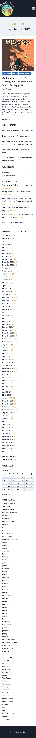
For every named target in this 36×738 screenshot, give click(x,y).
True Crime (6, 690)
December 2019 (8, 333)
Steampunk (6, 669)
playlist (4, 628)
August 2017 (7, 413)
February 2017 (7, 430)
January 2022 (7, 259)
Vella (4, 708)
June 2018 (6, 386)
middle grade (7, 595)
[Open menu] (33, 8)
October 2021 (7, 268)
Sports (4, 663)
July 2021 (6, 277)
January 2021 (7, 295)
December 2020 (8, 297)
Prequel (5, 637)
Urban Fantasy (7, 702)
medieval (5, 592)
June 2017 (6, 419)
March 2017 (6, 427)
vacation (5, 705)
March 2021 (6, 289)
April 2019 (6, 357)
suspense (5, 675)
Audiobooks (7, 73)
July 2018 (6, 383)
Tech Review (6, 678)
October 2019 (7, 339)
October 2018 (7, 374)
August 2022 (7, 238)
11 (31, 480)
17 (27, 483)
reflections (6, 645)
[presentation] (18, 55)
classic (4, 527)
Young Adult (6, 719)
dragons (5, 545)
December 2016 (8, 436)
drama (4, 548)
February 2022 (7, 256)
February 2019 (7, 362)
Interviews (6, 578)
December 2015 (8, 445)
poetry (4, 634)
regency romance (8, 648)
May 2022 (6, 247)
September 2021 (8, 271)
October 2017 (7, 407)
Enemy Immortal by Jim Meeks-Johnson (16, 136)
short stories (7, 657)
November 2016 (8, 439)
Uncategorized (7, 699)
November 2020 (8, 300)
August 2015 (7, 448)
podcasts (5, 631)
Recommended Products (11, 643)
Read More (7, 119)
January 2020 (7, 330)
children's (5, 518)
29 (18, 489)
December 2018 (8, 368)
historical (5, 569)
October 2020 (7, 303)
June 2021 (6, 280)
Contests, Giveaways (10, 539)
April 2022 (6, 250)
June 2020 (6, 315)
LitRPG (4, 586)
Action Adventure (8, 504)
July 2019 (6, 348)
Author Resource (8, 510)
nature (4, 616)
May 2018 (6, 389)
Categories (6, 172)
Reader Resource (25, 73)
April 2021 (6, 286)
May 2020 (6, 318)
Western (5, 710)
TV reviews (6, 696)
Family (4, 554)
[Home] (12, 24)
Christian (5, 524)
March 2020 (6, 324)
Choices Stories (8, 521)
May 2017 (6, 422)
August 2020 (7, 309)
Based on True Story (9, 513)
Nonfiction (6, 622)
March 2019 (6, 360)
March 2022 (6, 253)
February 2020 (7, 327)
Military (5, 598)
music (4, 610)
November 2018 (8, 371)
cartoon (5, 515)
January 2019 (7, 365)
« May (4, 494)
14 (13, 483)
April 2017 (6, 425)
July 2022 (6, 241)
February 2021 (7, 292)
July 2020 (6, 312)
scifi (3, 654)
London (5, 589)
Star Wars (6, 666)
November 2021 (8, 265)
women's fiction (8, 713)
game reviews (7, 563)
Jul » (10, 494)
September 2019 (8, 342)
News (4, 619)
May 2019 (6, 354)
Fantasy (15, 73)
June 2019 (6, 351)
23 (22, 486)
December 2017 (8, 401)
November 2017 (8, 404)
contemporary (7, 536)
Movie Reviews (7, 607)
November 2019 (8, 336)
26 (4, 489)
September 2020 (8, 306)
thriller (4, 681)
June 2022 (6, 244)
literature (5, 583)
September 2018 (8, 377)
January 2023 (7, 235)
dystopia (5, 551)
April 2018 (6, 392)
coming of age (7, 533)
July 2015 (6, 451)
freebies (5, 560)
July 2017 (6, 416)
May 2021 (6, 283)
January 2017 (7, 433)
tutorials (5, 693)
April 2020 (6, 321)
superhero (6, 672)
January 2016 (7, 442)
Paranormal (6, 625)
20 (9, 486)
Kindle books (7, 580)
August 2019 (7, 345)
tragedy (5, 687)
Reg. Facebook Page (13, 223)
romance (5, 651)
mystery (5, 613)
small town (6, 660)
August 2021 (7, 274)
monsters (5, 604)
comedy (5, 530)
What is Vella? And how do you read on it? (17, 131)
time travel (6, 684)
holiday (4, 572)
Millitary (5, 601)
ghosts (4, 566)
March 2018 (6, 395)
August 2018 (7, 380)
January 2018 (7, 398)
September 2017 (8, 410)
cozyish (5, 542)
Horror (4, 575)
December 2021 (8, 262)
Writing (5, 716)
